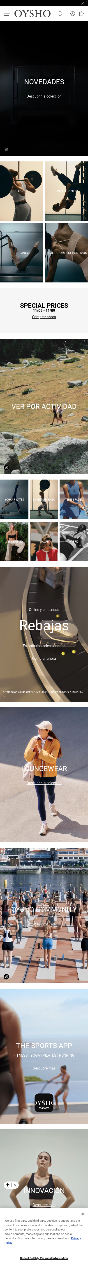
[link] (72, 13)
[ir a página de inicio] (32, 13)
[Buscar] (60, 13)
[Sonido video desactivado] (6, 149)
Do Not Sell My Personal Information (44, 1258)
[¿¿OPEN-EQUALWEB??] (11, 1185)
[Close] (83, 1214)
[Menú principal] (7, 13)
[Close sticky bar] (82, 3)
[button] (81, 13)
